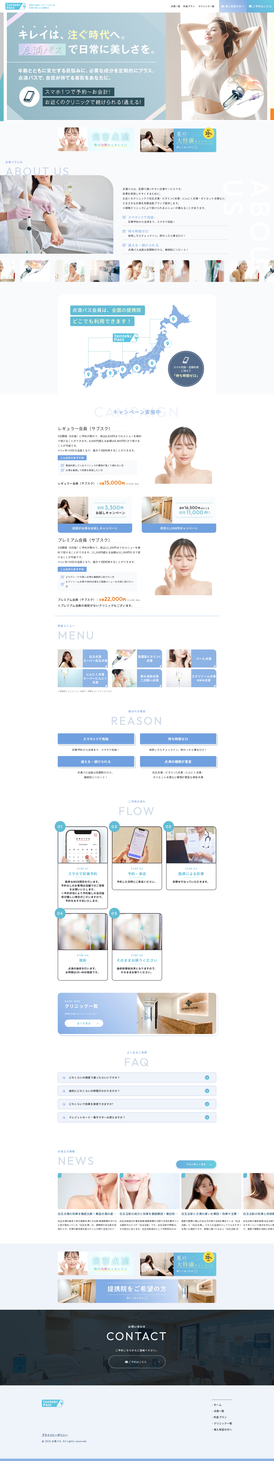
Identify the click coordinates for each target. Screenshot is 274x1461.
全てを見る (84, 1023)
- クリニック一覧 (222, 1423)
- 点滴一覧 (218, 1411)
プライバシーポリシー (55, 1435)
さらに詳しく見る (196, 1164)
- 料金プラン (219, 1417)
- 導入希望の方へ (222, 1429)
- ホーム (217, 1405)
